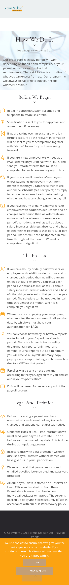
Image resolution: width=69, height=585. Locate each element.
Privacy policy (38, 571)
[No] (32, 577)
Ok (38, 562)
